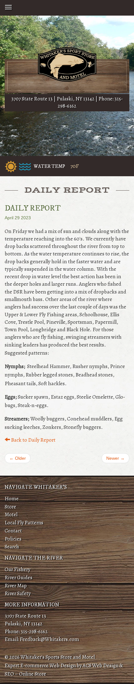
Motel (11, 514)
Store (10, 506)
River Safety (18, 593)
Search (12, 546)
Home (12, 498)
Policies (13, 538)
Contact (13, 530)
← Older (17, 458)
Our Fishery (17, 569)
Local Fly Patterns (24, 522)
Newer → (115, 458)
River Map (16, 585)
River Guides (18, 577)
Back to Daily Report (32, 440)
